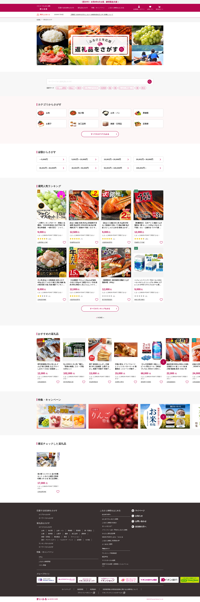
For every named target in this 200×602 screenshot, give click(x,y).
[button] (163, 362)
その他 (87, 540)
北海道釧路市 (42, 382)
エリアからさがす (44, 514)
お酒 (42, 533)
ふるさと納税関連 (44, 561)
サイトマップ (66, 589)
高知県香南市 (93, 382)
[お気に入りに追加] (64, 242)
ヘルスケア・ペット (66, 540)
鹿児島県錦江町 (68, 382)
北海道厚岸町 (42, 492)
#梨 (137, 88)
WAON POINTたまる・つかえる (112, 537)
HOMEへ (101, 318)
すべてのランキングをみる (100, 308)
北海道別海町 (42, 299)
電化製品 (57, 537)
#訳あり (71, 88)
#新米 (79, 88)
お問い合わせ (140, 521)
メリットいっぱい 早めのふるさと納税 (114, 530)
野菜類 (78, 530)
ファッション (75, 537)
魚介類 (50, 530)
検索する (150, 82)
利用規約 (93, 589)
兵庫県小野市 (119, 382)
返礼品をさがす (83, 8)
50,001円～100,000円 (113, 168)
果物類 (70, 530)
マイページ (140, 511)
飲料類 (50, 533)
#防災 (143, 88)
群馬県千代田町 (146, 382)
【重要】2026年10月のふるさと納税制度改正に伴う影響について (91, 14)
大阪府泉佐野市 (107, 242)
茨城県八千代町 (139, 242)
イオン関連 (42, 565)
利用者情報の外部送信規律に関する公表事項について (120, 589)
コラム (40, 557)
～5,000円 (43, 159)
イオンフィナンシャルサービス (112, 592)
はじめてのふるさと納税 (110, 519)
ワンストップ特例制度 (109, 553)
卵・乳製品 (88, 530)
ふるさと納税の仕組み (109, 522)
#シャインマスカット (126, 88)
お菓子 (59, 533)
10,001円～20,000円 (112, 159)
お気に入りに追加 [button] (64, 242)
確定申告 (105, 557)
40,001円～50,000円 (80, 168)
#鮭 (110, 88)
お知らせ (139, 516)
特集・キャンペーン (98, 8)
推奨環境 (80, 589)
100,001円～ (141, 168)
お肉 (42, 530)
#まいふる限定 (61, 88)
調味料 (84, 533)
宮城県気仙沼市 (75, 242)
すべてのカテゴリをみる (100, 134)
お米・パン (60, 530)
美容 (65, 537)
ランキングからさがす (46, 543)
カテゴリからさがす (45, 527)
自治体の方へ (140, 527)
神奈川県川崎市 (139, 299)
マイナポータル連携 (108, 560)
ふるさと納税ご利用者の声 (111, 540)
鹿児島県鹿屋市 (107, 299)
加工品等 (75, 533)
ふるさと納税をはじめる (116, 8)
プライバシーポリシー (85, 592)
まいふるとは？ (107, 526)
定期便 (79, 540)
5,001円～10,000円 (80, 159)
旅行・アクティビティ (48, 540)
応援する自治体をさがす (66, 8)
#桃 (115, 88)
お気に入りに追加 (57, 381)
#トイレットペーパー (91, 88)
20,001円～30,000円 (144, 159)
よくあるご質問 (107, 544)
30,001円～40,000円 (47, 168)
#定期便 (103, 88)
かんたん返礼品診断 (108, 533)
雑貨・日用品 (45, 537)
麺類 (66, 533)
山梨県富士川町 (43, 242)
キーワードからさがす (46, 518)
